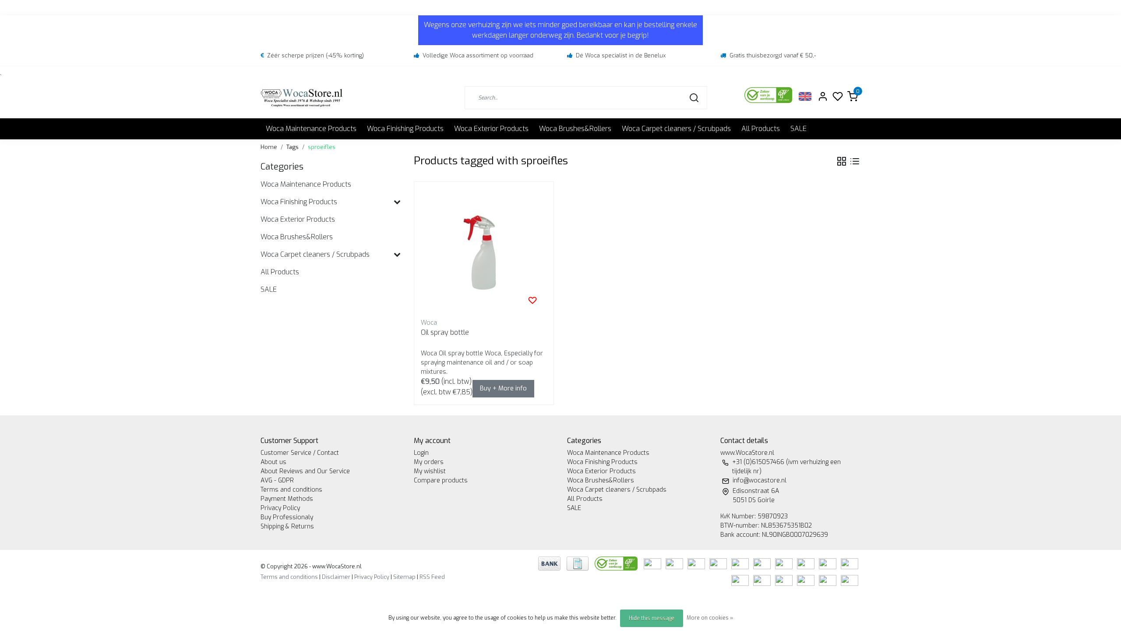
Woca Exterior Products (491, 128)
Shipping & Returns (287, 526)
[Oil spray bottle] (484, 251)
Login (421, 453)
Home (269, 147)
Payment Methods (287, 499)
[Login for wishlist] (532, 300)
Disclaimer (336, 577)
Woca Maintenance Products (311, 128)
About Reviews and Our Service (305, 471)
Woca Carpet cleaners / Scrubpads (676, 128)
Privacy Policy (280, 508)
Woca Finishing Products (405, 128)
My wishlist (430, 471)
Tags (292, 147)
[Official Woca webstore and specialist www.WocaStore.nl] (302, 97)
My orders (429, 462)
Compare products (441, 480)
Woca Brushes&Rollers (575, 128)
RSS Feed (432, 577)
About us (273, 462)
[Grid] (841, 161)
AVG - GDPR (277, 480)
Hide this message (651, 618)
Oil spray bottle (445, 332)
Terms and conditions (291, 490)
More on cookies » (710, 617)
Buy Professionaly (287, 517)
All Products (760, 128)
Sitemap (404, 577)
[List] (854, 161)
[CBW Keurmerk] (617, 562)
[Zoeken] (694, 97)
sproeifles (321, 147)
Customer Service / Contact (300, 453)
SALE (798, 128)
